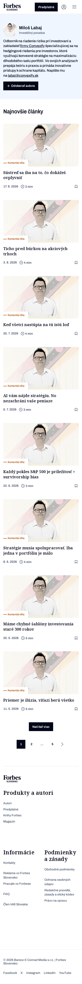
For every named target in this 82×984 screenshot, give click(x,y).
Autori (7, 803)
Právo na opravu (55, 900)
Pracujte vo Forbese (17, 883)
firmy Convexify (32, 46)
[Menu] (74, 7)
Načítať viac (41, 726)
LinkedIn (50, 973)
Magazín (9, 821)
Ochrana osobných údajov (57, 882)
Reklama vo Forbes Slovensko (16, 875)
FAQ (6, 894)
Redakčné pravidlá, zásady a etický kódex (59, 892)
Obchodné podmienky (59, 869)
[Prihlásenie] (63, 7)
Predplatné (46, 7)
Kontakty (9, 862)
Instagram (33, 973)
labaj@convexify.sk (23, 75)
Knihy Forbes (12, 815)
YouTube (65, 973)
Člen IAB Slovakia (15, 904)
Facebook (10, 973)
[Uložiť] (76, 187)
